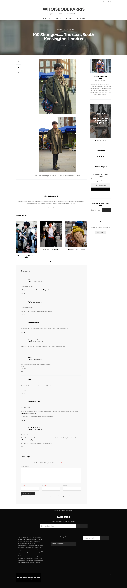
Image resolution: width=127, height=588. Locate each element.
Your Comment (25, 466)
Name (22, 485)
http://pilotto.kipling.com (28, 413)
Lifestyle (99, 114)
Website (65, 485)
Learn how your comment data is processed (56, 496)
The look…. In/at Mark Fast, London (26, 256)
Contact (59, 18)
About (51, 18)
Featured (104, 113)
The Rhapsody (80, 18)
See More (100, 232)
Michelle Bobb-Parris (51, 196)
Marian (30, 357)
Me (103, 114)
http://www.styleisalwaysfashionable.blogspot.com (36, 290)
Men (73, 29)
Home (44, 18)
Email (43, 485)
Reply (23, 293)
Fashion (99, 113)
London (68, 29)
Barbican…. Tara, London (51, 250)
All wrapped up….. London (76, 250)
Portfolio (68, 18)
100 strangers (61, 29)
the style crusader (33, 322)
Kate (29, 280)
